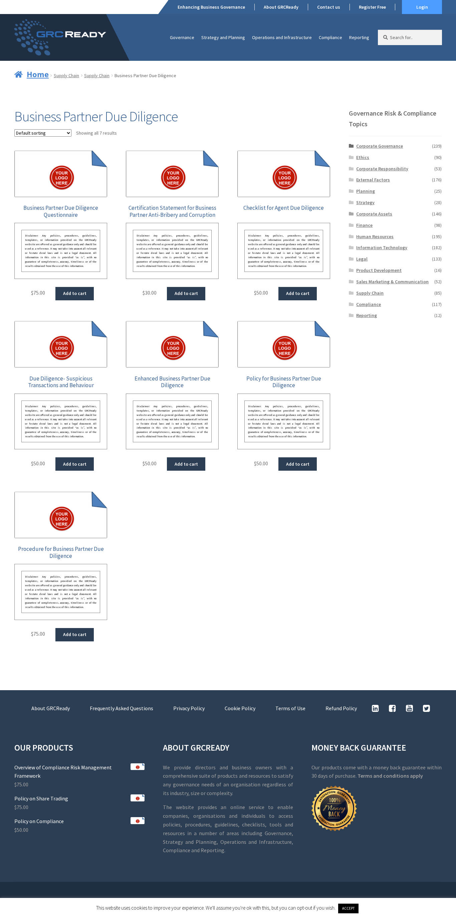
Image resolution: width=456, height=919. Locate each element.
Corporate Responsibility (382, 169)
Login (422, 7)
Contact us (328, 7)
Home (38, 74)
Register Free (372, 7)
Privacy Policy (189, 708)
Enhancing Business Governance (211, 7)
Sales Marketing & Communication (392, 282)
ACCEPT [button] (348, 908)
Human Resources (375, 237)
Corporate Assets (374, 214)
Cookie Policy (240, 708)
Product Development (379, 270)
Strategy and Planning (223, 37)
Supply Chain (66, 75)
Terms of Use (290, 708)
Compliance (330, 37)
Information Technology (381, 248)
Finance (364, 225)
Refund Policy (341, 708)
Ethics (362, 157)
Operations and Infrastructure (282, 37)
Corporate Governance (379, 146)
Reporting (359, 37)
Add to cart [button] (74, 293)
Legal (362, 259)
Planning (365, 191)
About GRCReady (281, 7)
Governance (182, 37)
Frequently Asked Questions (121, 708)
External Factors (373, 180)
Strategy (365, 202)
